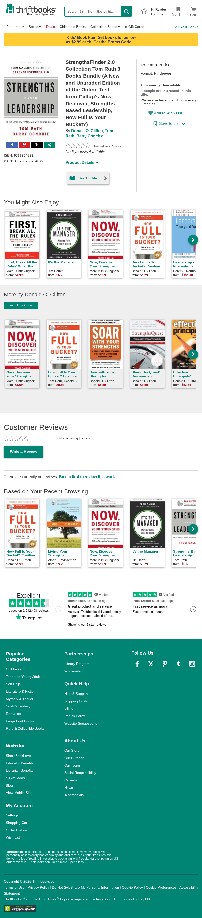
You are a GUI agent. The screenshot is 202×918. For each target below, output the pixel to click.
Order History (16, 830)
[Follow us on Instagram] (192, 664)
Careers (70, 780)
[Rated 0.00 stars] (78, 146)
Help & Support (76, 694)
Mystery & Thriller (19, 699)
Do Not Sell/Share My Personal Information (85, 887)
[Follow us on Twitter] (151, 664)
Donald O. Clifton (87, 131)
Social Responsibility (80, 773)
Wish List (13, 837)
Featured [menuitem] (13, 27)
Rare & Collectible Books (25, 728)
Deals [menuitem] (50, 27)
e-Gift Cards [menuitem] (134, 27)
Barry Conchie (89, 136)
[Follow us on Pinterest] (165, 664)
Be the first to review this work (87, 477)
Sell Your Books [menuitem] (186, 27)
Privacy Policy (38, 887)
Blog (9, 785)
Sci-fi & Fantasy (18, 706)
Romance (13, 714)
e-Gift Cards (15, 778)
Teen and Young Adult (23, 677)
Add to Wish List (168, 113)
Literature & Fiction (20, 691)
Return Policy (74, 716)
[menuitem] (158, 10)
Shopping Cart (17, 823)
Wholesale (72, 671)
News (68, 788)
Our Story (71, 750)
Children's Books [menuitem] (73, 27)
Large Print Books (20, 721)
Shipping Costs (76, 701)
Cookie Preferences (161, 887)
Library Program (77, 664)
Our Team (72, 765)
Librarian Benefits (19, 770)
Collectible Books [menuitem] (103, 27)
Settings (12, 815)
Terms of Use (14, 887)
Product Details (80, 162)
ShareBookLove (18, 756)
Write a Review (23, 451)
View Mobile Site (19, 793)
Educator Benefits (20, 763)
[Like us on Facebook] (137, 664)
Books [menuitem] (33, 27)
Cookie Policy (132, 887)
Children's (13, 669)
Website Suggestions (80, 723)
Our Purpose (74, 758)
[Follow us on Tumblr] (178, 664)
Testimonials (74, 795)
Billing (68, 708)
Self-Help (13, 684)
